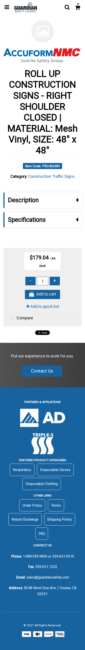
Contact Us (42, 371)
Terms (56, 505)
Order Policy (32, 505)
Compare (24, 318)
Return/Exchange (25, 519)
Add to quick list (44, 306)
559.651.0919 (63, 556)
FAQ (42, 533)
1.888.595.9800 (35, 556)
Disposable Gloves (55, 470)
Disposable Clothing (42, 484)
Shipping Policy (59, 519)
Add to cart (46, 294)
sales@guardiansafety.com (47, 577)
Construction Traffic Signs (51, 176)
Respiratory (22, 470)
